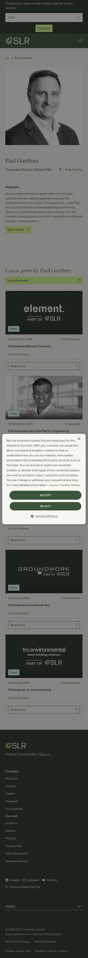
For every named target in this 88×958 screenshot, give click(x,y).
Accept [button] (45, 495)
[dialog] (44, 479)
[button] (44, 516)
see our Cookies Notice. (65, 485)
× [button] (79, 438)
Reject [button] (45, 506)
